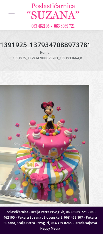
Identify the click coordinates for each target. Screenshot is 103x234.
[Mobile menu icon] (11, 15)
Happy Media (50, 228)
